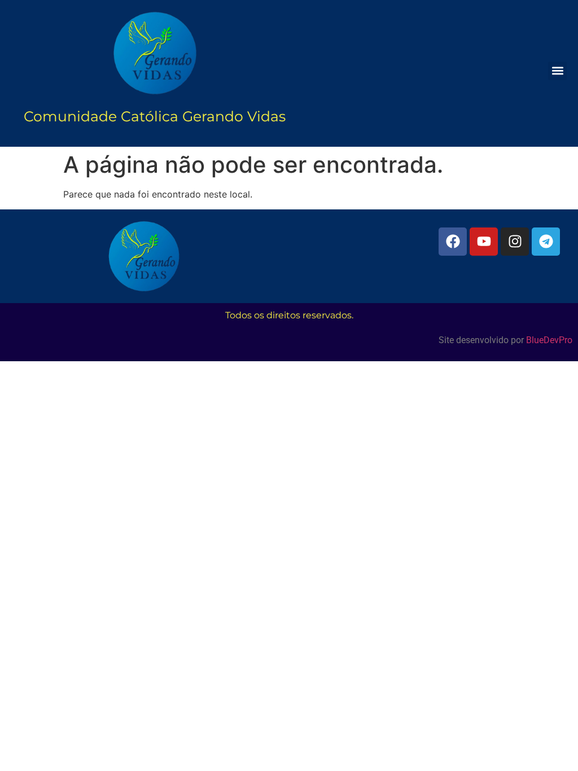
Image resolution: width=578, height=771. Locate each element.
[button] (557, 71)
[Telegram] (546, 241)
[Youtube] (484, 241)
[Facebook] (453, 241)
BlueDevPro (549, 340)
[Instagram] (515, 241)
